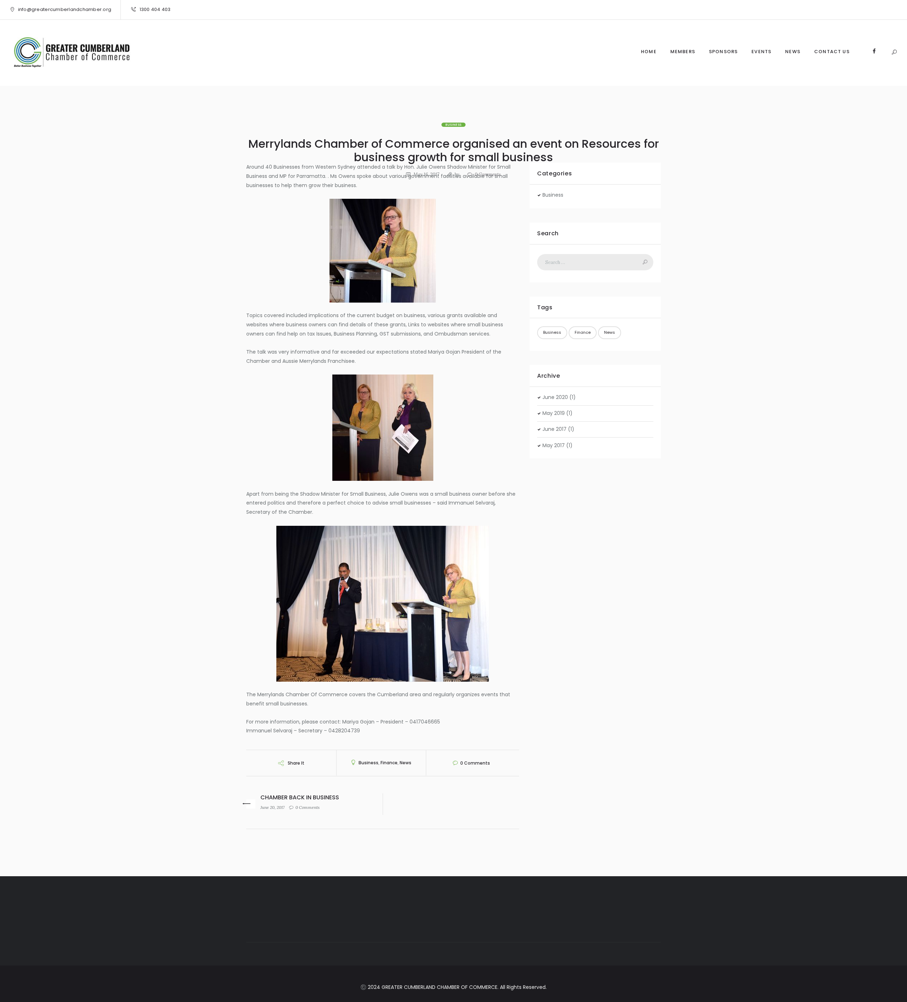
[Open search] (894, 52)
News (405, 763)
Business (453, 125)
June (555, 397)
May (553, 413)
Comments (488, 174)
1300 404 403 (155, 9)
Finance (389, 763)
